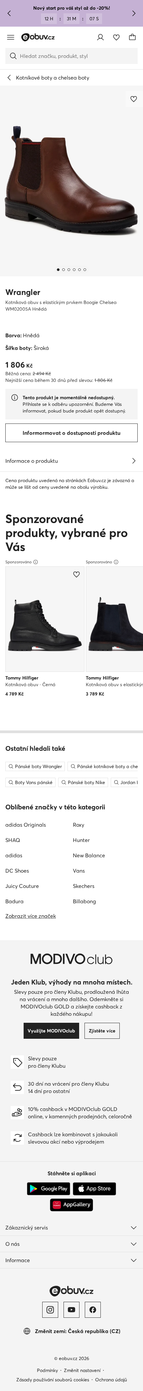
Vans (79, 870)
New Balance (89, 855)
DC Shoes (17, 870)
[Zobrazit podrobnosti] (134, 461)
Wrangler (22, 292)
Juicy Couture (22, 886)
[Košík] (132, 37)
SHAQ (12, 840)
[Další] (134, 13)
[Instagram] (50, 1310)
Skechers (83, 886)
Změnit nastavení (82, 1370)
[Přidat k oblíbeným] (134, 99)
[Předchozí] (9, 13)
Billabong (84, 901)
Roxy (78, 824)
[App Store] (94, 1189)
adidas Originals (25, 824)
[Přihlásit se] (100, 37)
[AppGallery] (71, 1205)
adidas (13, 855)
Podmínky (47, 1370)
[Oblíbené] (116, 37)
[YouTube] (71, 1310)
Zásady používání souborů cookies (52, 1380)
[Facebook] (93, 1310)
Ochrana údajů (111, 1380)
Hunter (81, 840)
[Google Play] (48, 1189)
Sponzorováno (18, 561)
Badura (14, 901)
